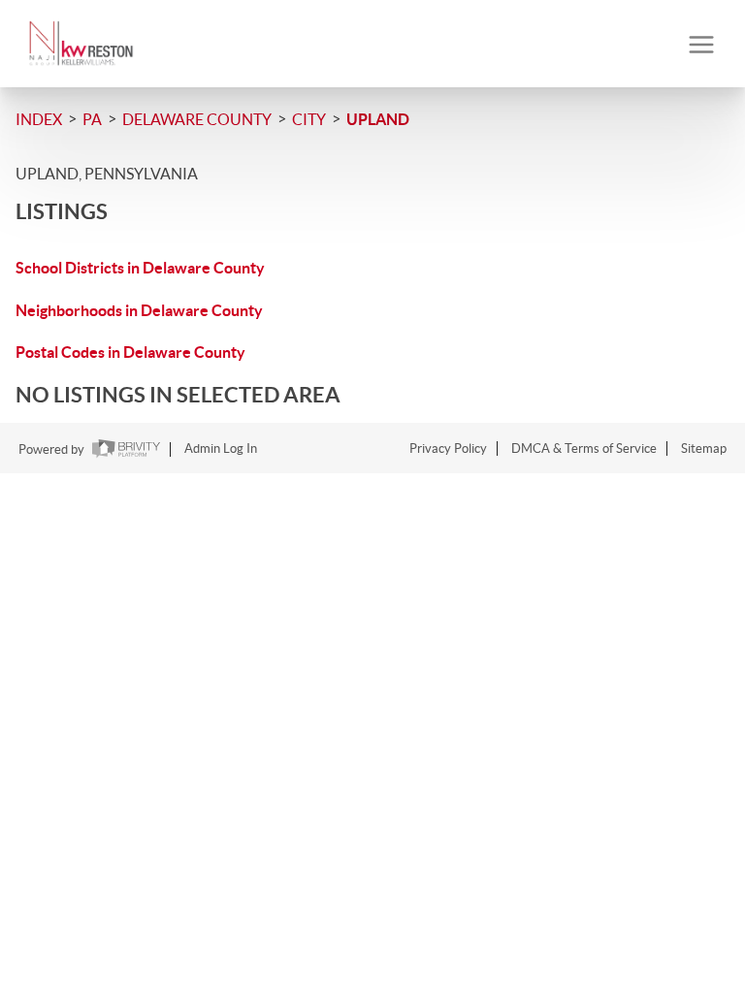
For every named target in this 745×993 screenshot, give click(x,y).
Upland (377, 119)
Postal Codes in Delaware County (130, 352)
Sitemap (704, 448)
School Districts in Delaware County (140, 267)
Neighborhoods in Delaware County (139, 310)
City (309, 119)
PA (92, 119)
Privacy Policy (448, 448)
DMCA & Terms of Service (584, 448)
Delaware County (197, 119)
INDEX (39, 119)
